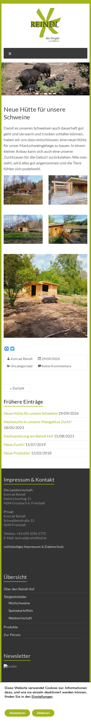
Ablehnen (43, 713)
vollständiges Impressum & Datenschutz (34, 547)
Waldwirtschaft (20, 618)
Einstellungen (42, 697)
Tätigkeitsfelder (15, 597)
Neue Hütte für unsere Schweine (31, 413)
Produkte (11, 627)
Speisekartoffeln (20, 610)
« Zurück (17, 388)
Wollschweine (19, 603)
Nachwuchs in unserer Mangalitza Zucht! (38, 421)
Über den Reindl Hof (19, 589)
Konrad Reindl (22, 359)
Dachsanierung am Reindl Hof (28, 436)
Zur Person (12, 635)
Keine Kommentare (56, 366)
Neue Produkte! (17, 453)
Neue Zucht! (14, 444)
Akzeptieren (17, 713)
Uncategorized (22, 366)
